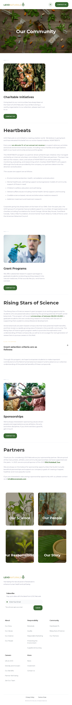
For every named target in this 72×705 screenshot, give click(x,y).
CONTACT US (61, 4)
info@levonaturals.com (17, 479)
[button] (50, 4)
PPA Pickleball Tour (52, 462)
